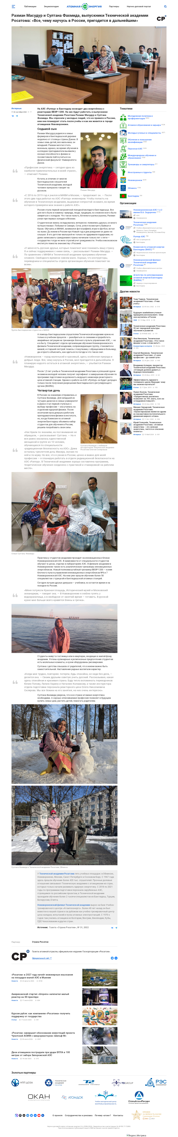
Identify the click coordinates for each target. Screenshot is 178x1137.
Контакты (118, 1115)
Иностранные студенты (140, 172)
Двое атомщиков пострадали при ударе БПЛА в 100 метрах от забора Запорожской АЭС (41, 1054)
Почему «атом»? (103, 1115)
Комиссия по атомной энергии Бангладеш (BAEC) (148, 248)
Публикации (30, 6)
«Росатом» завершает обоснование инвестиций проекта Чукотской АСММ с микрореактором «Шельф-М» (43, 1034)
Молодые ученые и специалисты (144, 133)
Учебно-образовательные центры (149, 228)
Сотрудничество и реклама (78, 1115)
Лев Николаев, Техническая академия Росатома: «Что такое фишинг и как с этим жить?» (148, 340)
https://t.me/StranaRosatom (112, 958)
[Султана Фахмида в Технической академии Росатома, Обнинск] (64, 825)
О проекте (57, 1115)
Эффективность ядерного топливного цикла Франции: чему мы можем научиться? (149, 382)
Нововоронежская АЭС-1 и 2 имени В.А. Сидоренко (147, 211)
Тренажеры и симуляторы (141, 164)
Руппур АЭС (139, 236)
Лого (85, 6)
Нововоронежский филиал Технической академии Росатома (147, 262)
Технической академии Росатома (56, 873)
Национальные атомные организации (151, 252)
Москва (150, 232)
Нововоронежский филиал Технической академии (63, 905)
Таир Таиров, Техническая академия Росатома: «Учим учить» (146, 301)
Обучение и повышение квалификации (140, 140)
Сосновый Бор (159, 232)
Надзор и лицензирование (146, 283)
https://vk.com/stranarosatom (116, 958)
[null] (13, 116)
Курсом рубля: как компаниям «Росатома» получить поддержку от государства (41, 1015)
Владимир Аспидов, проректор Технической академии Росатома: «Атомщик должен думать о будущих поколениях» (149, 368)
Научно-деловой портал (139, 6)
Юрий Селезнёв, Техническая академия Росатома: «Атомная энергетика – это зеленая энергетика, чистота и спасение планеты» (148, 427)
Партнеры (114, 6)
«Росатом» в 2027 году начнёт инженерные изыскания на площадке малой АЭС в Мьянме (42, 976)
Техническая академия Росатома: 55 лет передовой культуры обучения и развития (149, 328)
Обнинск (132, 188)
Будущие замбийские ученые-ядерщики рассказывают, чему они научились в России (148, 314)
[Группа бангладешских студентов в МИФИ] (64, 298)
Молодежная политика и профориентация (140, 117)
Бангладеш (133, 196)
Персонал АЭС (135, 148)
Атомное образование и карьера (144, 125)
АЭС (137, 215)
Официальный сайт (40, 958)
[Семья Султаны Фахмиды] (64, 512)
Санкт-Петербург (150, 230)
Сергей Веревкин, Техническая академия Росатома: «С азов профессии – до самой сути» (148, 355)
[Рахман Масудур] (99, 160)
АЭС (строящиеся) (143, 239)
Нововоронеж (135, 180)
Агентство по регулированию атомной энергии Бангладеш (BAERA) (148, 277)
